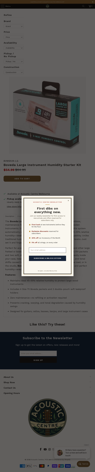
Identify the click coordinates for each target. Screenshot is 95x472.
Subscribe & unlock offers (47, 258)
